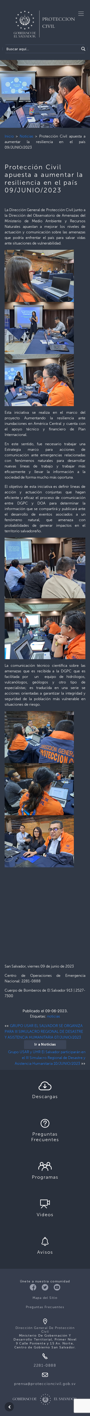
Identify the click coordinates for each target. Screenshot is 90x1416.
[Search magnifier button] (83, 49)
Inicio (9, 136)
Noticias (26, 136)
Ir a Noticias (45, 1044)
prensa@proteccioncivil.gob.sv (45, 1384)
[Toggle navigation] (81, 13)
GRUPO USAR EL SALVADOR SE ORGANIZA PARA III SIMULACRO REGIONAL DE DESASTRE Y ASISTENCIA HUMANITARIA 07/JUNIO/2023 (44, 1032)
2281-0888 (45, 1365)
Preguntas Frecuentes (45, 1307)
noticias (53, 1016)
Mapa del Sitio (45, 1298)
